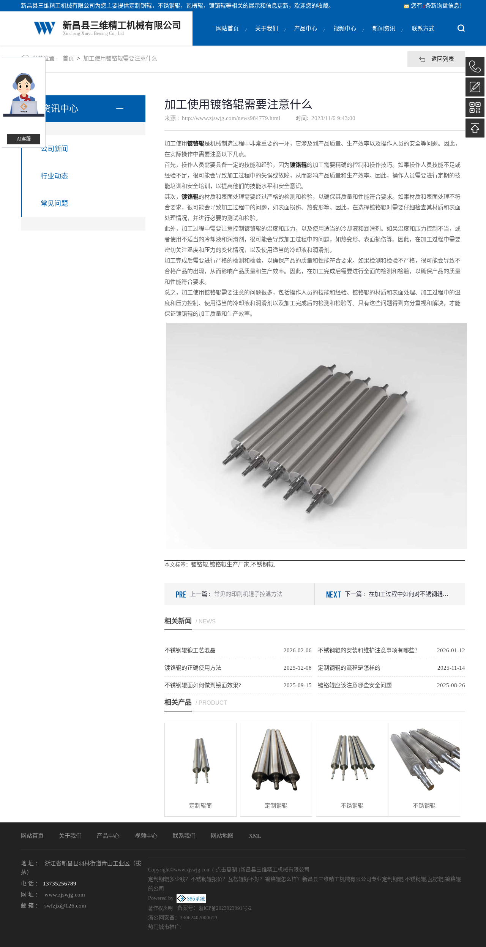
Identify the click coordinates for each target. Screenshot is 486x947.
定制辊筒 (200, 806)
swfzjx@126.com (65, 906)
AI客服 (24, 139)
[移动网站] (474, 107)
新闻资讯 (383, 28)
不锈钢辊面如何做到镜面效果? (202, 685)
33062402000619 (198, 917)
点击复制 (226, 870)
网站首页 (227, 28)
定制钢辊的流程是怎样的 (349, 668)
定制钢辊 (140, 6)
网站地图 (222, 836)
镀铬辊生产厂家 (229, 564)
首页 (68, 58)
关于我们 (266, 28)
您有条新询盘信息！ (438, 6)
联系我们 (184, 836)
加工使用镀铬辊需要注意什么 (120, 58)
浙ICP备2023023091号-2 (225, 908)
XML (255, 836)
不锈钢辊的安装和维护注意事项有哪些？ (369, 650)
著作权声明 (160, 908)
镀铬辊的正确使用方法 (192, 668)
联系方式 (423, 28)
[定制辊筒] (200, 759)
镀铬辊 (199, 564)
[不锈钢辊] (352, 759)
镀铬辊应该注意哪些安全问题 (355, 685)
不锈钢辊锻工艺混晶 (190, 650)
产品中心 (305, 28)
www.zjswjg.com (64, 895)
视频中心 (344, 28)
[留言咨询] (474, 86)
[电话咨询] (474, 66)
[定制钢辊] (276, 759)
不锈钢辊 (262, 564)
